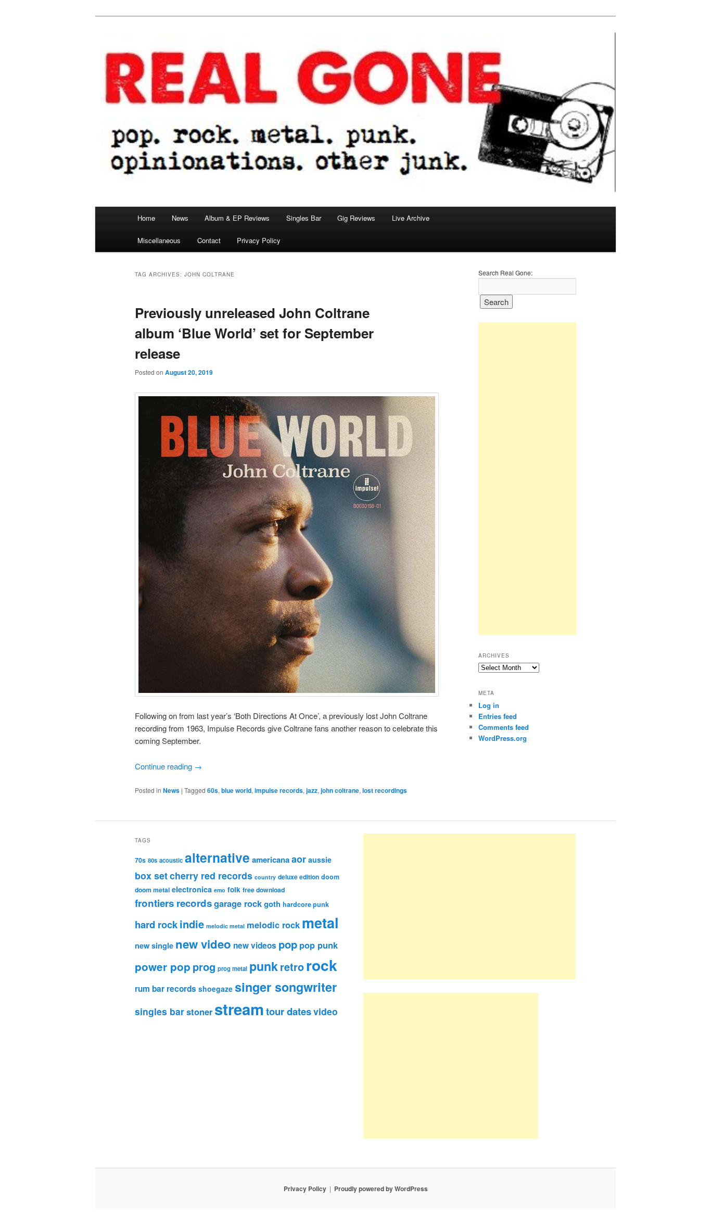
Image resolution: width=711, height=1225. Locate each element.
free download (264, 889)
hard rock (156, 924)
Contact (209, 240)
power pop (163, 966)
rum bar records (165, 988)
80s (152, 860)
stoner (199, 1011)
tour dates (288, 1011)
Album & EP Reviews (237, 218)
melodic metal (225, 926)
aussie (320, 859)
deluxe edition (298, 876)
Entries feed (497, 716)
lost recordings (384, 790)
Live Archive (410, 218)
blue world (236, 790)
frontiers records (173, 903)
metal (320, 922)
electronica (192, 889)
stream (239, 1009)
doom (330, 876)
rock (321, 965)
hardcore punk (306, 904)
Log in (488, 705)
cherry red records (211, 875)
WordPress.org (502, 738)
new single (154, 945)
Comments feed (503, 727)
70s (140, 860)
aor (298, 859)
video (325, 1011)
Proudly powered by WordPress (381, 1188)
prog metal (232, 968)
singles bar (159, 1011)
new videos (254, 945)
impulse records (279, 790)
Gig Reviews (356, 218)
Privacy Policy (259, 240)
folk (233, 889)
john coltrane (340, 790)
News (180, 218)
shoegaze (215, 988)
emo (219, 890)
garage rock (238, 903)
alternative (217, 857)
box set (151, 875)
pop (287, 944)
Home (146, 218)
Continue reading (168, 766)
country (265, 877)
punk (263, 966)
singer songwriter (286, 986)
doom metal (152, 889)
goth (272, 904)
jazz (312, 790)
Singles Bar (303, 218)
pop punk (318, 945)
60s (212, 790)
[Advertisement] (527, 478)
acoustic (171, 860)
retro (292, 966)
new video (203, 944)
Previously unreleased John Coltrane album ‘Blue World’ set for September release (254, 333)
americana (270, 859)
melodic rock (273, 924)
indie (192, 923)
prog (204, 966)
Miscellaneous (159, 240)
